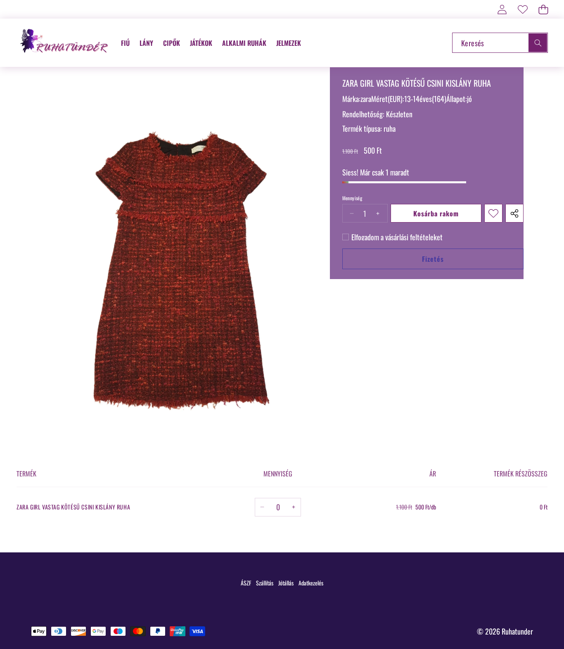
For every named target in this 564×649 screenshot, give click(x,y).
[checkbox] (392, 237)
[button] (543, 9)
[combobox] (500, 42)
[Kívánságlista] (522, 9)
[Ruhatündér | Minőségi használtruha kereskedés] (65, 42)
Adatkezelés (311, 582)
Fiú (125, 42)
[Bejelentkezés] (502, 9)
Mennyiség (352, 198)
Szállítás (264, 582)
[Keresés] (537, 42)
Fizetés (433, 259)
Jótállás (286, 582)
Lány (146, 42)
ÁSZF (246, 582)
